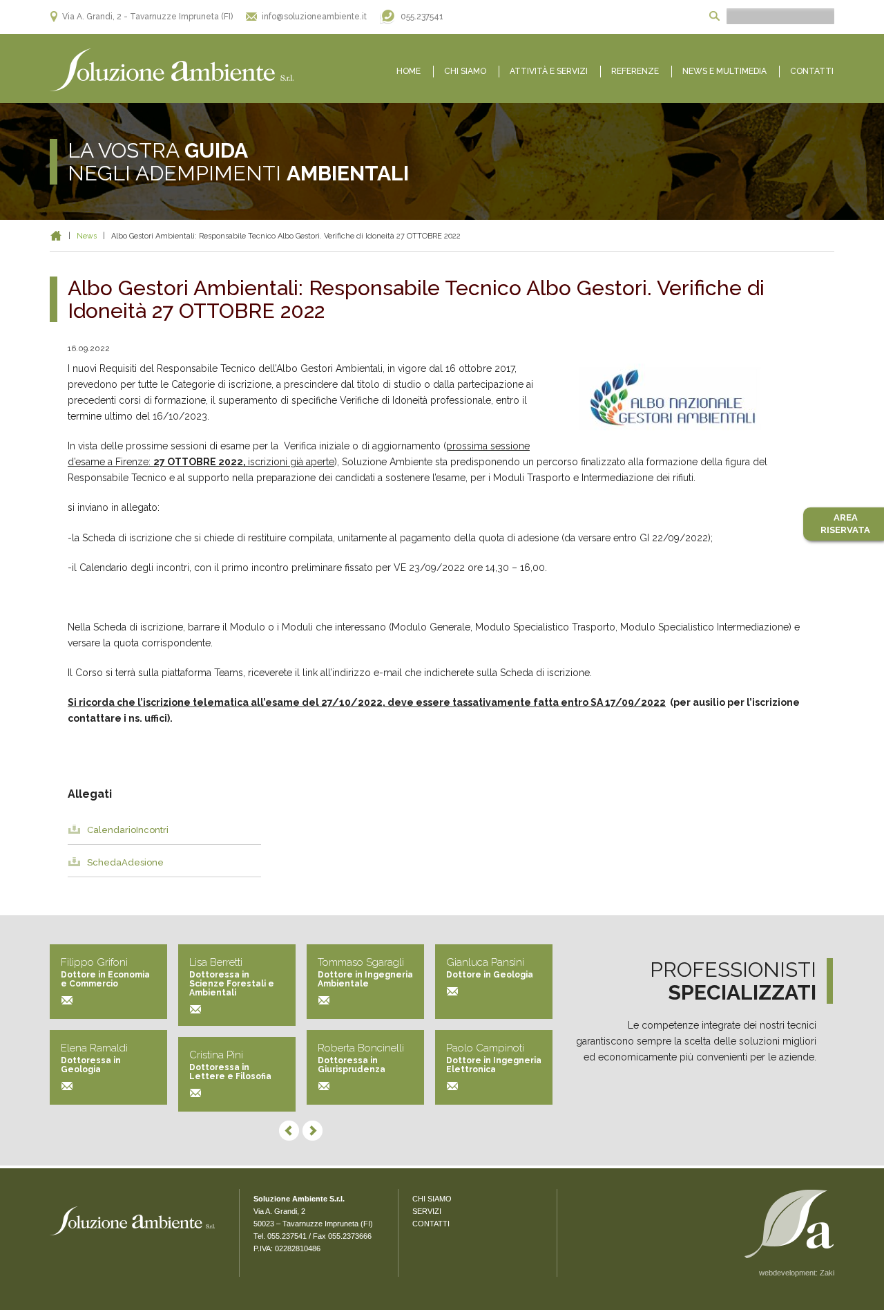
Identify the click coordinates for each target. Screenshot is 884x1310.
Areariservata (845, 523)
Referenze (635, 71)
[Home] (56, 236)
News (87, 236)
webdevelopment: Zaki (796, 1273)
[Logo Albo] (696, 397)
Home (408, 71)
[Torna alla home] (172, 70)
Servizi (426, 1211)
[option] (696, 400)
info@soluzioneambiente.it (314, 16)
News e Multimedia (724, 71)
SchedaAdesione (125, 862)
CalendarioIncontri (128, 830)
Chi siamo (465, 71)
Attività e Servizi (549, 71)
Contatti (812, 71)
